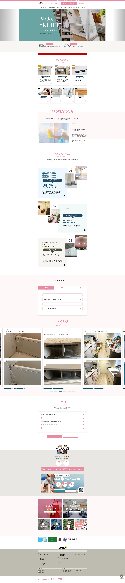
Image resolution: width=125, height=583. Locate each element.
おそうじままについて (61, 0)
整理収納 (13, 388)
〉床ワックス (42, 564)
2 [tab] (56, 391)
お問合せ (40, 571)
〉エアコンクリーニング (43, 560)
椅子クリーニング (53, 388)
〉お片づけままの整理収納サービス (63, 559)
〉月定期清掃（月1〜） (62, 555)
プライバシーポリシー (68, 572)
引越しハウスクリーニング (43, 558)
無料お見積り (41, 572)
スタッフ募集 (78, 0)
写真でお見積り (41, 573)
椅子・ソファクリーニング (81, 553)
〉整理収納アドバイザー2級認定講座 (63, 562)
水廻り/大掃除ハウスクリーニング (44, 556)
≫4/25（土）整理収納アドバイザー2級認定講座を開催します (61, 53)
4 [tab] (65, 391)
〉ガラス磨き (42, 562)
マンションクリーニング (81, 554)
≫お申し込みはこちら (75, 53)
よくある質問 (41, 570)
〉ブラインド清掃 (42, 563)
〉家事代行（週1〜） (62, 554)
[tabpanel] (62, 133)
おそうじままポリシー (70, 0)
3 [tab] (60, 391)
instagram (84, 0)
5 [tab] (69, 391)
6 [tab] (73, 391)
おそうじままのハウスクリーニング (44, 555)
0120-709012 (55, 4)
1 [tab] (51, 391)
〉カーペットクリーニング (44, 565)
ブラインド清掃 (93, 388)
